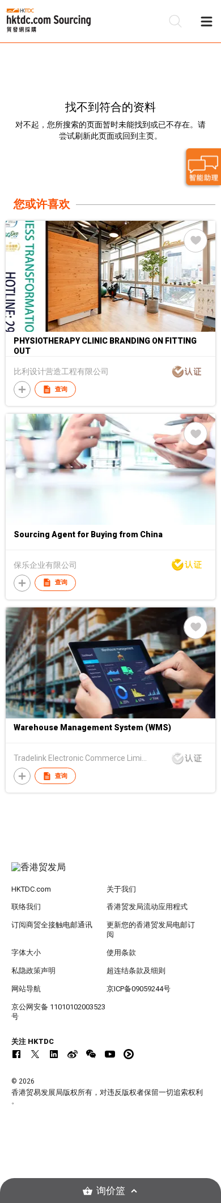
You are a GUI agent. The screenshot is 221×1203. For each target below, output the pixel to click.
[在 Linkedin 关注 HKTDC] (54, 1054)
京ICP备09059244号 (139, 988)
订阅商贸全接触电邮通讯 (51, 925)
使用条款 (121, 952)
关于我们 (121, 889)
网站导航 (26, 988)
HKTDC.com (31, 889)
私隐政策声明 (33, 970)
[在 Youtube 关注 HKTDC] (110, 1054)
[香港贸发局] (110, 873)
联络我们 (26, 906)
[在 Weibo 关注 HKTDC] (72, 1054)
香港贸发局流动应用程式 (147, 906)
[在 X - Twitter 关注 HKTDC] (35, 1054)
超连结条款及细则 (136, 970)
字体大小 (26, 952)
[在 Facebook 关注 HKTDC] (16, 1054)
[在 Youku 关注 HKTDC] (129, 1054)
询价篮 (110, 1190)
